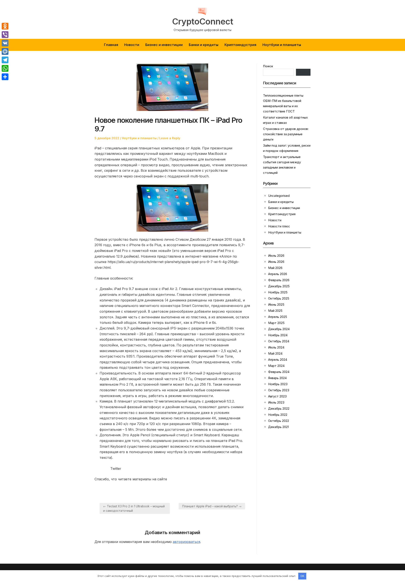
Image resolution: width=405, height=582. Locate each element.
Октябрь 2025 (278, 298)
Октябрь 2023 (278, 390)
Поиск (268, 66)
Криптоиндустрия (240, 45)
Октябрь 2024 (278, 341)
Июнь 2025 (276, 304)
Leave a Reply (169, 138)
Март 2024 (276, 366)
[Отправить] (5, 77)
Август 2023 (277, 396)
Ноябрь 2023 (278, 384)
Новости (131, 45)
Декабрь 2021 (278, 427)
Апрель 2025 (277, 317)
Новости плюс (279, 226)
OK (302, 576)
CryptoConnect (202, 21)
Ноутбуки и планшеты (281, 45)
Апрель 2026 (277, 274)
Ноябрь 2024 (278, 335)
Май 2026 (275, 268)
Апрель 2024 (277, 360)
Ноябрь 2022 (277, 415)
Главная (111, 45)
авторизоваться (186, 542)
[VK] (5, 43)
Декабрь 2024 (279, 329)
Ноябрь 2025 (278, 292)
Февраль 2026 (278, 280)
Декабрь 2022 (278, 408)
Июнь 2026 (276, 262)
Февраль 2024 (278, 372)
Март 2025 (276, 323)
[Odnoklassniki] (5, 26)
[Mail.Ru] (5, 51)
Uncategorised (279, 196)
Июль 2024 (276, 347)
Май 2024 (275, 353)
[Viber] (5, 34)
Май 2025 (275, 311)
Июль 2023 (276, 402)
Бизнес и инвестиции (164, 45)
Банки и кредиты (203, 45)
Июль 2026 (276, 256)
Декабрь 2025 (279, 286)
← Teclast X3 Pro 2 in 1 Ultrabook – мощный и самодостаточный (134, 508)
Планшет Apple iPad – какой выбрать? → (212, 506)
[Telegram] (5, 60)
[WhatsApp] (5, 68)
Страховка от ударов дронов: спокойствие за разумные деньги (286, 134)
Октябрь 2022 (278, 421)
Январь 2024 (277, 378)
